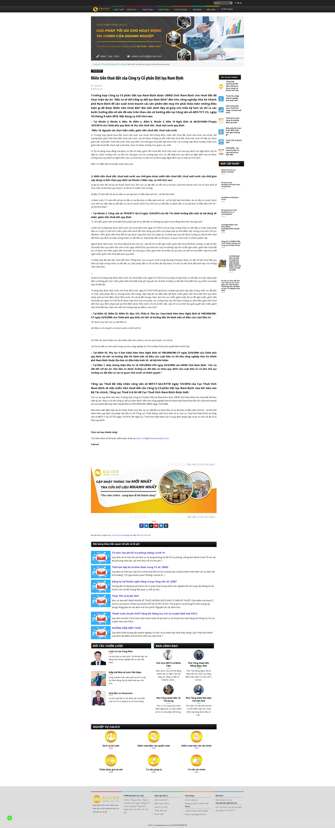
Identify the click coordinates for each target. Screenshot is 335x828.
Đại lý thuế (159, 814)
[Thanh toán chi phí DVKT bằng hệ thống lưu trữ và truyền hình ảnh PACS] (101, 618)
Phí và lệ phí (97, 71)
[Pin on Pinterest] (156, 526)
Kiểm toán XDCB (161, 803)
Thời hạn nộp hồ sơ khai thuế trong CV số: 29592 (140, 567)
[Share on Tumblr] (166, 526)
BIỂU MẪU (211, 9)
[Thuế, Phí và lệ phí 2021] (101, 600)
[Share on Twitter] (146, 526)
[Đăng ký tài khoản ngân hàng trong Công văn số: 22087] (101, 585)
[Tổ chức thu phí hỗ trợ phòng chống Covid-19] (101, 557)
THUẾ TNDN (147, 9)
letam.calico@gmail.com (195, 814)
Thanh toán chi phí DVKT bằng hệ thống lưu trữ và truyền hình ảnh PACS (154, 613)
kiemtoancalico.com (159, 438)
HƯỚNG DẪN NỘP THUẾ (126, 628)
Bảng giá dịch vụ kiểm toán (197, 803)
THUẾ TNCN (163, 9)
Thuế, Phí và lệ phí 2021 (125, 595)
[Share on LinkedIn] (161, 526)
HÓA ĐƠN (197, 9)
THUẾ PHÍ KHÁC (181, 9)
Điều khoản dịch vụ (224, 800)
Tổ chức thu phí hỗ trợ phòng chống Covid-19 (138, 552)
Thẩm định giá (160, 810)
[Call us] (241, 3)
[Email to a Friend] (151, 526)
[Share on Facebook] (141, 526)
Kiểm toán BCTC (161, 800)
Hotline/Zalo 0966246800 (196, 810)
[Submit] (231, 3)
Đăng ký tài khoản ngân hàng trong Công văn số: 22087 (144, 581)
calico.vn (140, 438)
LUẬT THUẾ (119, 9)
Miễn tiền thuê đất (144, 535)
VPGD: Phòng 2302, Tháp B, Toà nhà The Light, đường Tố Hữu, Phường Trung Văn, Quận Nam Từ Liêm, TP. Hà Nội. (137, 806)
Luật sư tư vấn (160, 807)
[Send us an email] (238, 3)
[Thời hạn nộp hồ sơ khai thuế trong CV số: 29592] (101, 571)
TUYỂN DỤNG (227, 9)
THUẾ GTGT (131, 9)
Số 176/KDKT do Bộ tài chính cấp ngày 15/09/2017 (229, 809)
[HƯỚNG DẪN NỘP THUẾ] (101, 632)
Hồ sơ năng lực (191, 800)
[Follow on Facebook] (236, 3)
